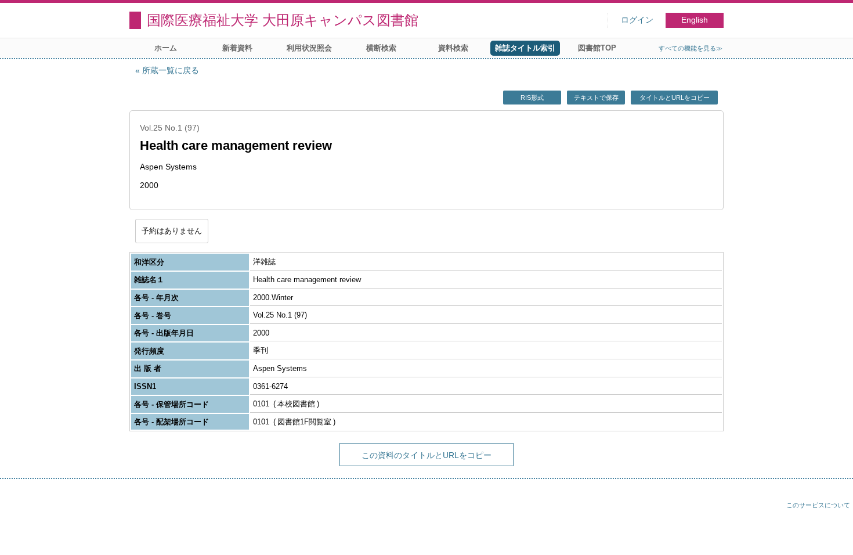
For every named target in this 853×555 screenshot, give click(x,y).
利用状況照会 (309, 48)
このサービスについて (818, 505)
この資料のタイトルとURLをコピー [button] (426, 455)
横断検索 (381, 48)
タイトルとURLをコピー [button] (674, 97)
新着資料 (237, 48)
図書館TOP (597, 48)
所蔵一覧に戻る (170, 70)
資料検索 (453, 48)
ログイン (637, 20)
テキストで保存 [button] (596, 97)
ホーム (165, 48)
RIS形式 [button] (532, 97)
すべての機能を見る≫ (690, 48)
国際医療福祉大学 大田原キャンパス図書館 (282, 20)
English (694, 20)
